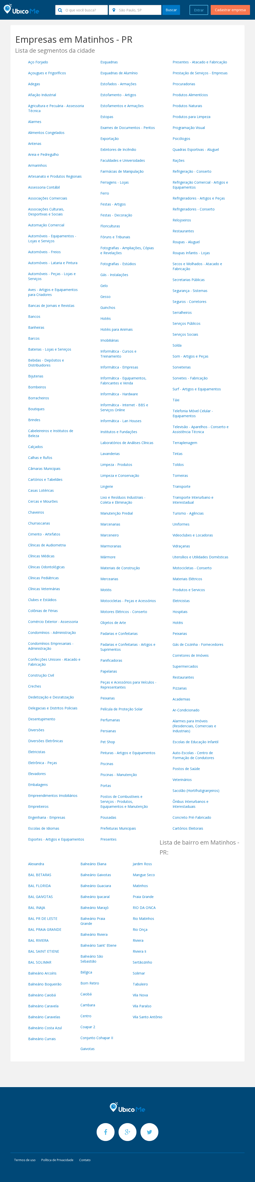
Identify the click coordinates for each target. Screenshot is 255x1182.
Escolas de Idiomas (43, 828)
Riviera (138, 940)
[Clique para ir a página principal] (127, 1107)
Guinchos (107, 307)
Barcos (34, 338)
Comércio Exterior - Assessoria (53, 621)
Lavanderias (110, 453)
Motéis (106, 589)
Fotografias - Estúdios (118, 263)
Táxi (176, 400)
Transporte (182, 486)
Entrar (199, 10)
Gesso (105, 296)
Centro (85, 1016)
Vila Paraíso (142, 1006)
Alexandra (36, 863)
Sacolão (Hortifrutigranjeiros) (196, 790)
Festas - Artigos (113, 204)
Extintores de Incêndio (118, 149)
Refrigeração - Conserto (192, 171)
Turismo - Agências (188, 513)
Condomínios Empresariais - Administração (50, 646)
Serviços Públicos (186, 323)
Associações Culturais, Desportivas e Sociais (46, 211)
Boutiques (36, 409)
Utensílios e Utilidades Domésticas (200, 557)
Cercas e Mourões (43, 501)
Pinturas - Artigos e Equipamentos (127, 752)
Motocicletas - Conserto (192, 568)
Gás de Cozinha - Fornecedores (198, 644)
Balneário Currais (42, 1038)
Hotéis (105, 318)
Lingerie (106, 486)
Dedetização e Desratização (51, 697)
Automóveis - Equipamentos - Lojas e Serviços (52, 238)
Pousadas (108, 817)
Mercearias (109, 578)
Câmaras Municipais (44, 468)
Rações (179, 160)
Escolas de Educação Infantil (195, 741)
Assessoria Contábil (44, 187)
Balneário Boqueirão (45, 984)
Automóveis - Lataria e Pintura (52, 262)
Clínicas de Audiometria (47, 545)
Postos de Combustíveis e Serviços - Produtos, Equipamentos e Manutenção (124, 801)
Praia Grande (143, 896)
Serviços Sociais (185, 334)
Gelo (104, 285)
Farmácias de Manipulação (122, 171)
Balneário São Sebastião (91, 959)
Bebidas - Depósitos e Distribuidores (46, 362)
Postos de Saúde (186, 768)
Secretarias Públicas (189, 279)
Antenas (34, 143)
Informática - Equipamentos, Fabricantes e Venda (123, 380)
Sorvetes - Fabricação (190, 378)
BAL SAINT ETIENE (43, 951)
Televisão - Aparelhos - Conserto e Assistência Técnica (201, 429)
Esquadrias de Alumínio (119, 73)
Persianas (108, 731)
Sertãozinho (142, 962)
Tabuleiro (140, 984)
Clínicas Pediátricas (43, 577)
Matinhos (140, 885)
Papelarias (108, 671)
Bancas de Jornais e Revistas (51, 305)
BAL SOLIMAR (39, 962)
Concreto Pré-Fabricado (192, 817)
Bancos (34, 316)
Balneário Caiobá (42, 995)
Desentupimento (41, 719)
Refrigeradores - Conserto (194, 209)
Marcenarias (110, 524)
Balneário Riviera (94, 934)
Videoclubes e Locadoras (193, 535)
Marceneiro (109, 535)
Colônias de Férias (43, 610)
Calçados (35, 446)
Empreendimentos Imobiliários (52, 795)
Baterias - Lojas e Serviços (49, 349)
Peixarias (107, 698)
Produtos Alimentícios (190, 94)
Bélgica (86, 972)
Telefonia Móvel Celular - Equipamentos (193, 413)
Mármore (108, 557)
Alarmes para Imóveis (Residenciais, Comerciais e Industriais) (194, 726)
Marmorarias (110, 546)
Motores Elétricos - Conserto (123, 611)
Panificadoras (111, 660)
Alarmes (34, 121)
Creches (34, 686)
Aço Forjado (38, 62)
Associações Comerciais (47, 198)
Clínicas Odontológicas (46, 567)
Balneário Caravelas (44, 1017)
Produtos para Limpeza (191, 116)
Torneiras (180, 475)
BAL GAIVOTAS (40, 896)
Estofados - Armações (118, 84)
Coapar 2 (87, 1026)
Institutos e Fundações (118, 431)
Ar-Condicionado (186, 710)
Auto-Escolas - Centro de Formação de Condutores (193, 755)
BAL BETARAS (39, 874)
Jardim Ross (142, 863)
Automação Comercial (46, 225)
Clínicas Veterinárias (44, 588)
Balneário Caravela (43, 1006)
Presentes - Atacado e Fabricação (200, 62)
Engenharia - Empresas (46, 817)
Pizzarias (180, 688)
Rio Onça (140, 929)
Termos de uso (25, 1160)
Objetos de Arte (113, 622)
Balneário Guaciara (95, 885)
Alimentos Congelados (46, 132)
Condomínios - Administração (52, 632)
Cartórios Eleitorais (188, 828)
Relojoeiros (182, 220)
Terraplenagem (185, 442)
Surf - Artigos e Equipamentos (197, 389)
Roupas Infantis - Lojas (191, 252)
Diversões (36, 730)
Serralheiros (182, 312)
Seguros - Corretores (189, 301)
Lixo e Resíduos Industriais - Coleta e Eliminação (122, 500)
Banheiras (36, 327)
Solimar (139, 973)
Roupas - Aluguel (186, 242)
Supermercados (185, 666)
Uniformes (181, 524)
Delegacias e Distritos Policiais (52, 708)
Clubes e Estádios (42, 599)
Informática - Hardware (119, 394)
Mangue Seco (144, 874)
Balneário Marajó (94, 907)
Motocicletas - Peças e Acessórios (128, 600)
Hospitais (180, 611)
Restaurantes (183, 231)
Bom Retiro (89, 983)
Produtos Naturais (187, 105)
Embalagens (38, 784)
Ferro (104, 193)
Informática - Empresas (119, 367)
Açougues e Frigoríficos (47, 73)
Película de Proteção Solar (121, 709)
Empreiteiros (38, 806)
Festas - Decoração (116, 215)
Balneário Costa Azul (45, 1027)
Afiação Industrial (42, 94)
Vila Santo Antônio (147, 1017)
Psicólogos (181, 138)
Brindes (34, 419)
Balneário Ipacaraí (95, 896)
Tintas (178, 453)
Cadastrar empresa (230, 9)
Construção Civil (41, 675)
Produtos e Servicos (189, 589)
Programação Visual (189, 127)
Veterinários (182, 779)
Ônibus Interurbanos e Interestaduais (190, 804)
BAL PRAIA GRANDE (44, 929)
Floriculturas (110, 226)
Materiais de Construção (120, 568)
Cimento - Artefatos (44, 534)
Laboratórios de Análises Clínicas (126, 442)
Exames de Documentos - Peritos (127, 127)
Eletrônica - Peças (42, 762)
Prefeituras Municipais (118, 828)
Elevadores (37, 773)
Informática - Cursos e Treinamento (118, 354)
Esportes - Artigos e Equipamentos (56, 839)
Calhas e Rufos (40, 457)
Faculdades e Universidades (122, 160)
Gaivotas (87, 1048)
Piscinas (106, 763)
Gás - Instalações (114, 274)
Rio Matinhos (143, 918)
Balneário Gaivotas (95, 874)
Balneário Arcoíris (42, 973)
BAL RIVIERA (38, 940)
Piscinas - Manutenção (118, 774)
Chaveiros (36, 512)
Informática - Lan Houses (120, 420)
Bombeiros (37, 387)
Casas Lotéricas (41, 490)
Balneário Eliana (93, 863)
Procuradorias (184, 84)
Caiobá (86, 994)
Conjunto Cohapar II (96, 1037)
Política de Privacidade (57, 1160)
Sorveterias (182, 367)
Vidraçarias (181, 546)
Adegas (34, 84)
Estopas (106, 116)
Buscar (171, 9)
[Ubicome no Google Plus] (128, 1132)
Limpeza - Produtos (116, 464)
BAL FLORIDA (39, 885)
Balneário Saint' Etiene (98, 945)
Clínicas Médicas (41, 556)
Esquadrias (109, 62)
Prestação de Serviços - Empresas (200, 73)
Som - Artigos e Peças (190, 356)
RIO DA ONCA (144, 907)
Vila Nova (140, 995)
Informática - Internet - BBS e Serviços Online (124, 407)
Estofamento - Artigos (118, 94)
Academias (181, 699)
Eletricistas (36, 751)
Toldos (178, 464)
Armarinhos (37, 165)
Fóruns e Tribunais (115, 237)
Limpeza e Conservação (119, 475)
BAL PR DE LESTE (42, 918)
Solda (177, 345)
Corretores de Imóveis (191, 655)
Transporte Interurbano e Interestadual (193, 500)
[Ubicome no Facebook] (106, 1132)
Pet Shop (107, 741)
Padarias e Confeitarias (119, 633)
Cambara (87, 1005)
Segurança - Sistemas (190, 290)
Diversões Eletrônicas (45, 740)
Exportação (109, 138)
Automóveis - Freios (44, 251)
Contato (85, 1160)
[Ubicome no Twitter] (149, 1132)
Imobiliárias (109, 340)
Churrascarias (39, 523)
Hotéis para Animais (116, 329)
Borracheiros (38, 398)
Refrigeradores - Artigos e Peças (199, 198)
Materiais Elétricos (187, 578)
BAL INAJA (36, 907)
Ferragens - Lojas (114, 182)
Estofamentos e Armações (122, 105)
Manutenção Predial (116, 513)
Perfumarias (110, 720)
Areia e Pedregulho (43, 154)
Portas (105, 785)
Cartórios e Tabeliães (45, 479)
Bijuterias (35, 376)
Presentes (108, 839)
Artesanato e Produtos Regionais (55, 176)
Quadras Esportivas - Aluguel (196, 149)
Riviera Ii (139, 951)
